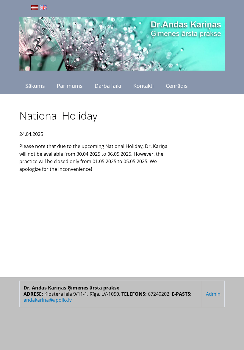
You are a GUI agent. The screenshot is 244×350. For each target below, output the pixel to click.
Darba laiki (108, 85)
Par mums (70, 85)
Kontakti (143, 85)
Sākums (35, 85)
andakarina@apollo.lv (48, 300)
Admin (213, 294)
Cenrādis (177, 85)
